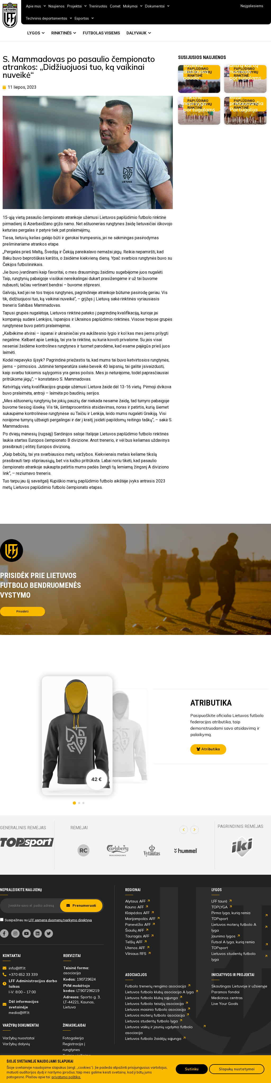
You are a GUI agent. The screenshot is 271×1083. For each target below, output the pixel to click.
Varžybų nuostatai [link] (18, 1038)
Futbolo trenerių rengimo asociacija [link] (155, 986)
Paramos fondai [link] (225, 992)
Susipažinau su (48, 920)
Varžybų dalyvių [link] (16, 1043)
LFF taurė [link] (219, 901)
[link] (10, 15)
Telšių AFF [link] (133, 942)
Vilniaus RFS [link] (135, 953)
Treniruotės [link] (98, 6)
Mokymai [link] (130, 6)
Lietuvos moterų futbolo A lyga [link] (233, 927)
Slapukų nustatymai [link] (237, 1069)
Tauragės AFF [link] (137, 936)
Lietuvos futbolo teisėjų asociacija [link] (154, 1003)
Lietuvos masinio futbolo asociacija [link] (155, 1009)
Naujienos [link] (56, 6)
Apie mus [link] (33, 6)
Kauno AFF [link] (134, 907)
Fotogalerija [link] (73, 1038)
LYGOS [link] (33, 33)
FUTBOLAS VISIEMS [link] (101, 33)
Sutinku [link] (191, 1069)
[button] (183, 829)
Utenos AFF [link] (135, 947)
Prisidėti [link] (22, 611)
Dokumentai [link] (155, 6)
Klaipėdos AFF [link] (137, 912)
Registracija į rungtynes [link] (74, 1046)
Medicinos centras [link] (227, 997)
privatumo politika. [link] (66, 1077)
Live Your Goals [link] (224, 1003)
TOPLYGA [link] (219, 907)
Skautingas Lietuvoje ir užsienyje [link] (239, 986)
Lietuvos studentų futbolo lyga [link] (233, 956)
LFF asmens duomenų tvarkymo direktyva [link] (60, 920)
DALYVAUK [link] (136, 33)
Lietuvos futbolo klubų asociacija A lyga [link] (159, 992)
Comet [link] (115, 6)
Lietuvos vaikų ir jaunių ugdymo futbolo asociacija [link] (159, 1030)
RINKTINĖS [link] (61, 33)
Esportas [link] (82, 18)
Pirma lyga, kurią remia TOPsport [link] (230, 915)
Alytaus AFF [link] (135, 901)
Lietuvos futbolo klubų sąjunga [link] (151, 997)
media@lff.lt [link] (19, 1012)
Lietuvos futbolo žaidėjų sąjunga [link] (153, 1038)
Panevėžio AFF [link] (138, 924)
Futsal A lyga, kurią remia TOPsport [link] (233, 945)
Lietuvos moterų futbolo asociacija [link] (155, 1015)
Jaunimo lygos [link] (223, 936)
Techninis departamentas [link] (46, 18)
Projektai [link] (74, 6)
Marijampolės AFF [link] (140, 918)
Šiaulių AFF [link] (134, 930)
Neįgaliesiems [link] (252, 6)
